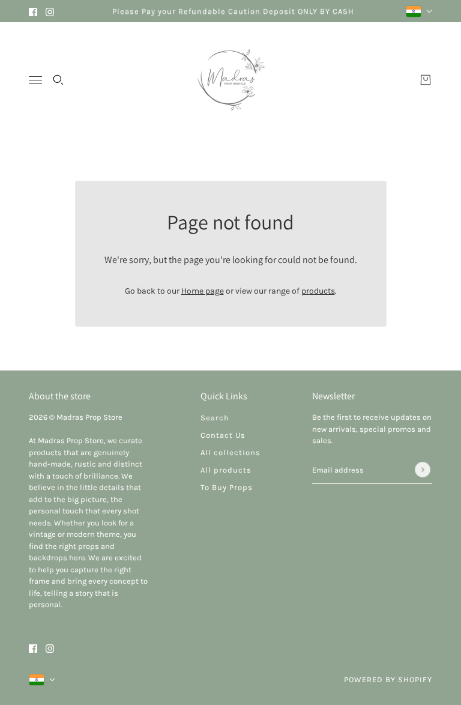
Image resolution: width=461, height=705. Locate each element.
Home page (202, 291)
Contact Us (223, 435)
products (318, 291)
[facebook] (33, 11)
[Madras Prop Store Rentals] (230, 79)
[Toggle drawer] (35, 80)
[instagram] (50, 11)
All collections (230, 452)
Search (214, 417)
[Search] (58, 79)
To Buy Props (226, 487)
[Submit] (422, 469)
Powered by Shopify (388, 679)
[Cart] (425, 79)
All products (226, 469)
